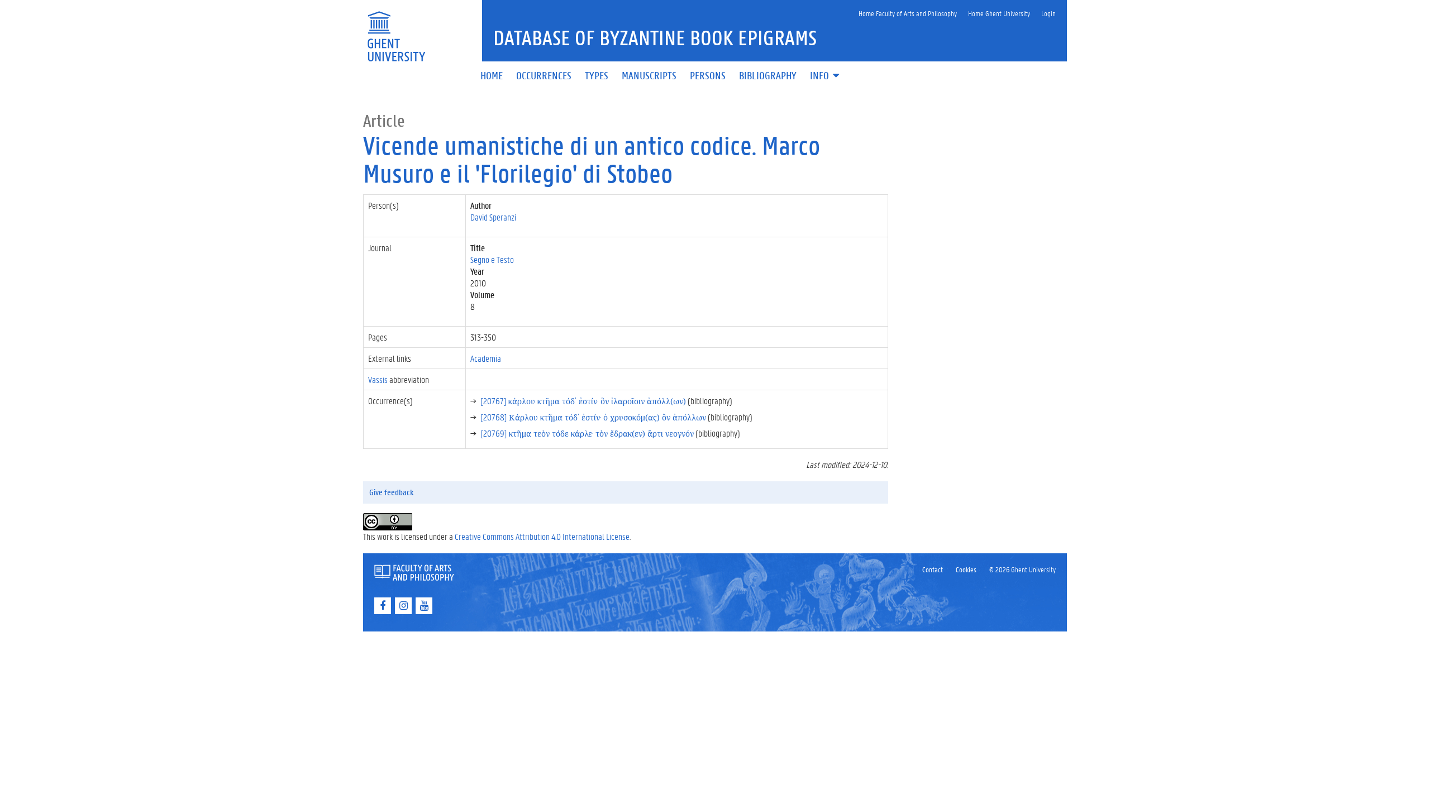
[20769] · (587, 433)
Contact (932, 569)
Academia (485, 358)
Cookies (966, 569)
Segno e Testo (492, 259)
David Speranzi (493, 217)
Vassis (378, 379)
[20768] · (593, 417)
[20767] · (583, 400)
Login (1048, 13)
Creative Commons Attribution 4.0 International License (542, 536)
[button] (825, 76)
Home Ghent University (999, 13)
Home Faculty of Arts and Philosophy (908, 13)
